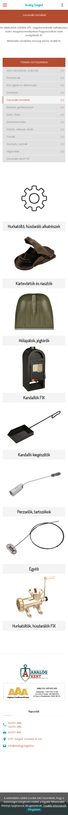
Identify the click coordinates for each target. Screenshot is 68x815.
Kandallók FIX (34, 397)
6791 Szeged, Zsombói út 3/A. (25, 739)
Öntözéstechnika (35, 122)
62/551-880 (15, 726)
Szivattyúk (35, 92)
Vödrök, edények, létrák (35, 129)
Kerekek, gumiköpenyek (35, 107)
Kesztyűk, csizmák (35, 144)
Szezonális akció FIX (18, 158)
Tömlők (35, 136)
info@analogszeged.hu (21, 745)
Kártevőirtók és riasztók (34, 283)
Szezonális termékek (34, 15)
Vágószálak (35, 151)
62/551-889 (14, 732)
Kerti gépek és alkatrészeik (35, 85)
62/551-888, (15, 722)
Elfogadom (34, 809)
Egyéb (34, 568)
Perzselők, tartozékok (34, 511)
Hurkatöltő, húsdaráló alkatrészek (34, 226)
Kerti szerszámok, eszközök (35, 70)
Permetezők (35, 77)
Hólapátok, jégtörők (34, 340)
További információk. (55, 805)
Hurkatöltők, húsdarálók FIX (34, 626)
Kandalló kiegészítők (34, 454)
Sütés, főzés (35, 114)
